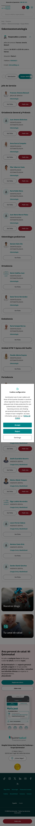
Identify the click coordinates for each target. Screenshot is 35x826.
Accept (17, 425)
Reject (17, 431)
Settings (17, 438)
